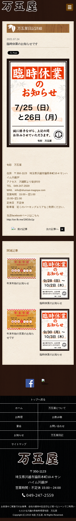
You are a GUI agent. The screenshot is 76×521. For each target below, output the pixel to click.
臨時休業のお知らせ (51, 303)
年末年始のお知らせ (18, 283)
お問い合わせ (57, 426)
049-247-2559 (40, 495)
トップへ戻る (38, 399)
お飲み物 (57, 417)
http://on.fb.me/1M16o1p (20, 219)
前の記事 (22, 229)
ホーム (19, 408)
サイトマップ (18, 444)
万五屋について (57, 408)
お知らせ (19, 435)
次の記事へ (52, 229)
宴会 (18, 426)
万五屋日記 (57, 435)
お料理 (19, 417)
